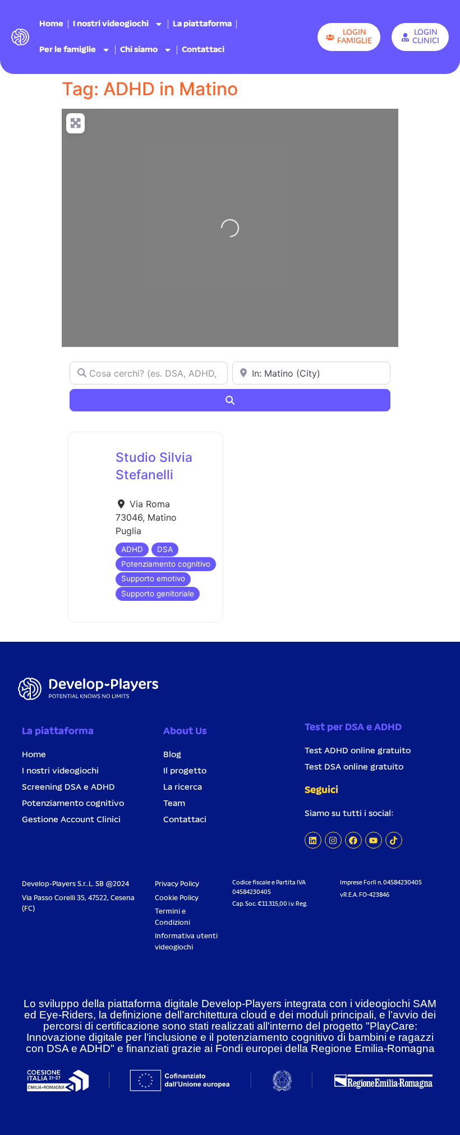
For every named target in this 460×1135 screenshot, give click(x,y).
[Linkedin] (313, 840)
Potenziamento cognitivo (165, 563)
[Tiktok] (393, 840)
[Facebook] (353, 840)
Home (51, 24)
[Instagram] (333, 840)
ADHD (132, 549)
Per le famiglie (67, 49)
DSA (165, 549)
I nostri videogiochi (111, 24)
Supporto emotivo (153, 578)
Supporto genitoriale (157, 593)
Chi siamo (139, 49)
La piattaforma (202, 24)
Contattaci (203, 49)
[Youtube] (373, 840)
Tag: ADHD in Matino (150, 89)
